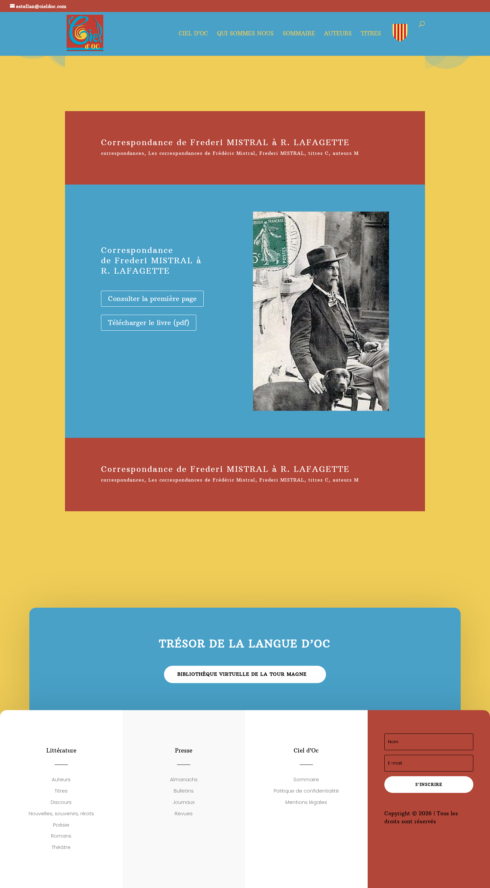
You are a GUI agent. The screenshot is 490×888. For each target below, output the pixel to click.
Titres (371, 34)
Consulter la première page (152, 298)
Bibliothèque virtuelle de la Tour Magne (242, 674)
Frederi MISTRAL (281, 153)
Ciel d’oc (193, 34)
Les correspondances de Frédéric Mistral (201, 153)
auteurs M (346, 153)
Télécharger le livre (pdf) (148, 322)
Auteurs (338, 34)
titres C (318, 153)
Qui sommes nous (245, 34)
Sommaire (299, 34)
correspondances (122, 153)
